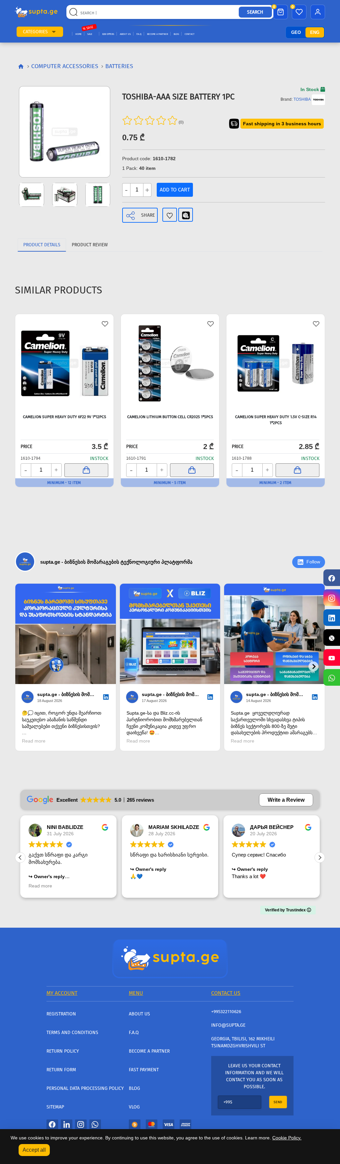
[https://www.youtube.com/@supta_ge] (331, 657)
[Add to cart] (86, 470)
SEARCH (255, 12)
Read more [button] (40, 885)
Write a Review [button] (286, 800)
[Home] (170, 958)
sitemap (55, 1107)
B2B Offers (108, 34)
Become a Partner (157, 34)
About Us (125, 34)
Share (148, 215)
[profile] (317, 12)
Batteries (119, 66)
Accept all (34, 1150)
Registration (61, 1014)
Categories (35, 32)
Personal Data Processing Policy (85, 1088)
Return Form (61, 1070)
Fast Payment (144, 1070)
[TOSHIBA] (318, 99)
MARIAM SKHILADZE (173, 827)
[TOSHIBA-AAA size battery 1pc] (64, 131)
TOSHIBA (302, 99)
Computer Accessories (64, 66)
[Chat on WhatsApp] (331, 677)
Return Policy (62, 1051)
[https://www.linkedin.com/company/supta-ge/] (331, 617)
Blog (176, 34)
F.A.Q (138, 34)
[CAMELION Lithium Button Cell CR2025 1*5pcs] (170, 363)
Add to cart (175, 189)
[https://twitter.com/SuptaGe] (331, 637)
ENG (314, 32)
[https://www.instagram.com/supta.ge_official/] (331, 597)
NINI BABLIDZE (65, 827)
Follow (313, 561)
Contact (190, 34)
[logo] (36, 12)
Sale (89, 34)
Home (78, 34)
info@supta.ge (228, 1025)
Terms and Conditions (72, 1032)
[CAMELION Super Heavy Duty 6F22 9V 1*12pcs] (64, 363)
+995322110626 (226, 1011)
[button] (53, 31)
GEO (296, 32)
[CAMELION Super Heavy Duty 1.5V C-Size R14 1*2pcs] (275, 363)
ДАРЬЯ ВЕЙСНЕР (272, 827)
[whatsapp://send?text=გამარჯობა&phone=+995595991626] (95, 1124)
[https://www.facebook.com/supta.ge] (331, 577)
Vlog (134, 1107)
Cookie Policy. (286, 1137)
